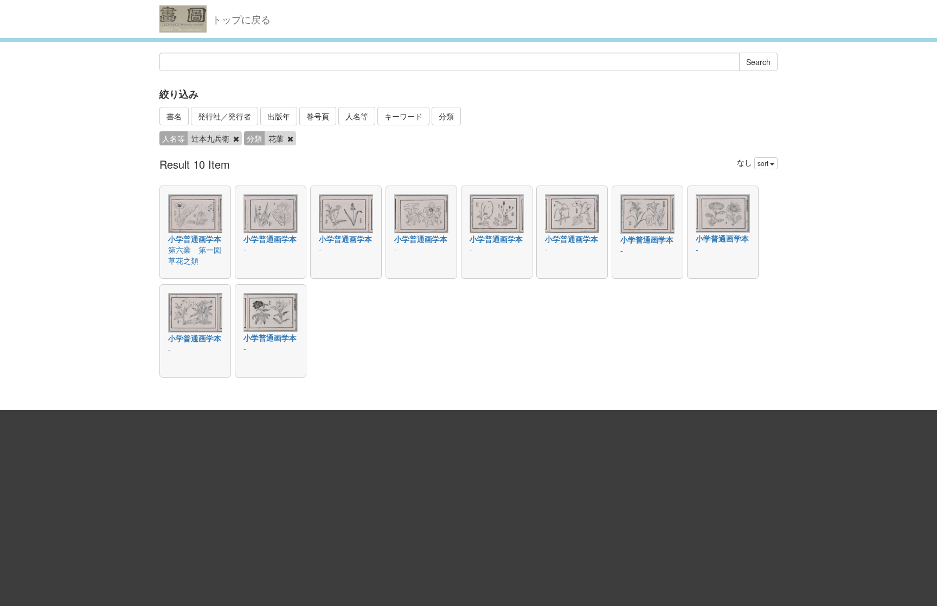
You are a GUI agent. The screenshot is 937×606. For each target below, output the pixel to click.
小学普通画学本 (194, 238)
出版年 (278, 116)
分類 (446, 116)
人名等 (356, 116)
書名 (174, 116)
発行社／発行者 (224, 116)
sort (764, 163)
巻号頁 (317, 116)
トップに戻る (241, 19)
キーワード (403, 116)
